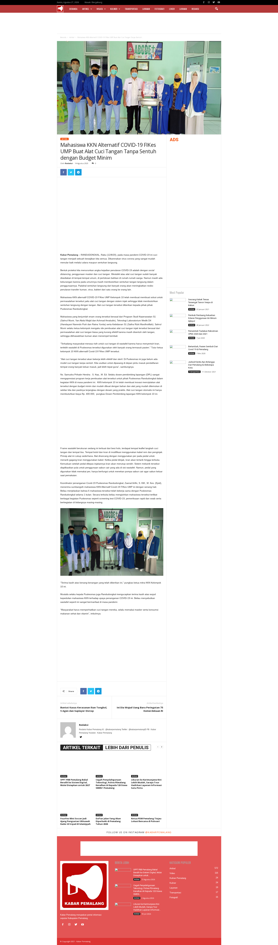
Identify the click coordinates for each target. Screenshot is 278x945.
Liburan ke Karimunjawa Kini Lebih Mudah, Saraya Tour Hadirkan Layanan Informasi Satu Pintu (146, 783)
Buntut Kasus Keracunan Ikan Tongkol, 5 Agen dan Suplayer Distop (83, 709)
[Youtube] (219, 2)
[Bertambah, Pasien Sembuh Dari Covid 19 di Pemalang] (178, 351)
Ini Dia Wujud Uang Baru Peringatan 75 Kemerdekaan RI (140, 709)
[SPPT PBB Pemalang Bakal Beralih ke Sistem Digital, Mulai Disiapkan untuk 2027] (76, 765)
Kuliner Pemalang (178, 878)
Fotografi (159, 8)
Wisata (100, 8)
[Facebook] (204, 2)
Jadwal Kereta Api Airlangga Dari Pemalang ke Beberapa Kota (201, 365)
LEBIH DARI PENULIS (126, 747)
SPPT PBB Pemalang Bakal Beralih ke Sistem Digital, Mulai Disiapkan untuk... (147, 872)
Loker (172, 8)
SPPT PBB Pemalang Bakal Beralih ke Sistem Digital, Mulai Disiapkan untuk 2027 (75, 782)
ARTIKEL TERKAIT (81, 747)
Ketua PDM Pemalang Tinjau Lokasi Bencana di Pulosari (146, 820)
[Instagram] (209, 2)
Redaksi (195, 8)
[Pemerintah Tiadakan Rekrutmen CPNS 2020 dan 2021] (178, 336)
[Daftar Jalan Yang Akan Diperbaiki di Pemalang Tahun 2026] (112, 804)
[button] (216, 8)
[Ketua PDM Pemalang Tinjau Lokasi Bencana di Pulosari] (147, 804)
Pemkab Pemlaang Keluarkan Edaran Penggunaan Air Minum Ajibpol (202, 318)
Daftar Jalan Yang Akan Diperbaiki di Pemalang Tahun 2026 (108, 821)
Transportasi (131, 8)
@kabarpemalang (158, 832)
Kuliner (113, 8)
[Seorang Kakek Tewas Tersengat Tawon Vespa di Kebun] (178, 304)
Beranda (73, 8)
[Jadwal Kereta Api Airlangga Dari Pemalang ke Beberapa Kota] (178, 367)
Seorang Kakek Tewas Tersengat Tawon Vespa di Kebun (200, 302)
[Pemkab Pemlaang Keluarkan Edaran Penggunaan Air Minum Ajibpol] (178, 320)
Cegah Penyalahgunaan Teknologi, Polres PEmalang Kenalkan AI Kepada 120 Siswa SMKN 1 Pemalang (111, 783)
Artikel (85, 8)
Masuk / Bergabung (93, 2)
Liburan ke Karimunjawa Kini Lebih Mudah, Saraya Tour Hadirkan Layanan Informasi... (147, 907)
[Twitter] (214, 2)
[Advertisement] (139, 23)
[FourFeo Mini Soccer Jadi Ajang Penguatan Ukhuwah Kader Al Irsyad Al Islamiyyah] (76, 804)
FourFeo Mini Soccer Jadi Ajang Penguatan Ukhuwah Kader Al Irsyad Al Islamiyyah (75, 821)
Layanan (146, 8)
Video (172, 873)
